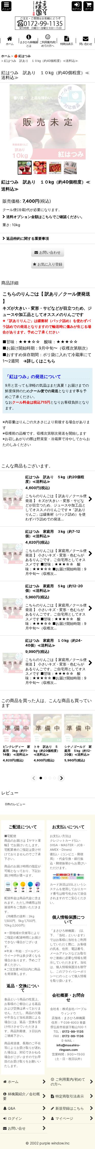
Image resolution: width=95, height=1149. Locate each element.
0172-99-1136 (73, 1036)
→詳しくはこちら (39, 360)
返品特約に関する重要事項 (27, 238)
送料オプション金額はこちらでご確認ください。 (45, 217)
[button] (6, 6)
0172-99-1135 (73, 1031)
